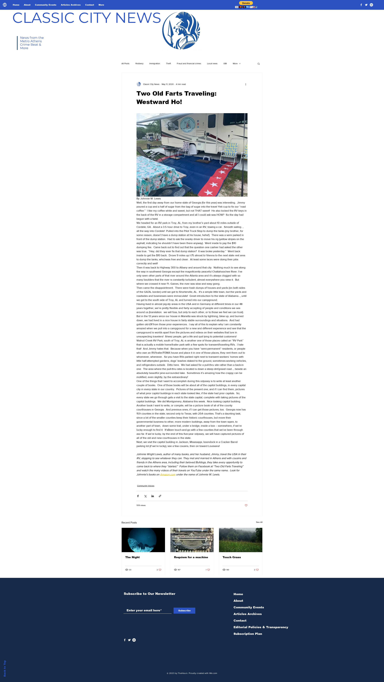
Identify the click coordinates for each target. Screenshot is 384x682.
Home (238, 594)
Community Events (249, 607)
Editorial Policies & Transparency (261, 627)
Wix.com (213, 673)
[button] (246, 4)
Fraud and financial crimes (189, 63)
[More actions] (246, 84)
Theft (168, 63)
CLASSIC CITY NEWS (86, 17)
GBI (225, 63)
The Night (132, 557)
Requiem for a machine (191, 557)
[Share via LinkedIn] (152, 496)
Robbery (139, 63)
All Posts (125, 63)
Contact (240, 620)
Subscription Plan (248, 633)
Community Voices (145, 486)
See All (259, 522)
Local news (212, 63)
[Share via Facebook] (137, 496)
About (238, 600)
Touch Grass (232, 557)
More (235, 63)
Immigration (154, 63)
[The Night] (143, 540)
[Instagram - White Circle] (371, 4)
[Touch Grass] (240, 540)
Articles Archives (248, 614)
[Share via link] (160, 496)
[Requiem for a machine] (192, 540)
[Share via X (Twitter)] (145, 496)
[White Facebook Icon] (124, 640)
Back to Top (4, 668)
